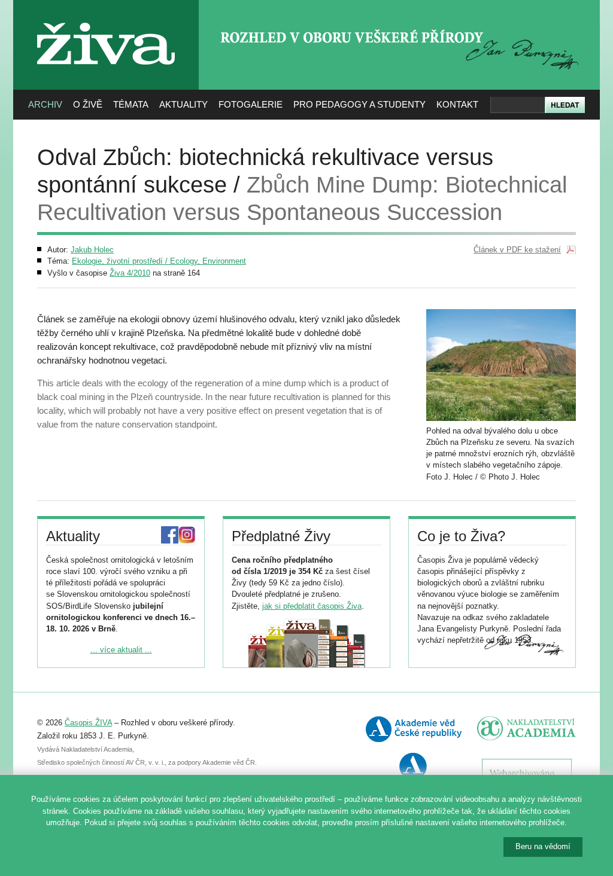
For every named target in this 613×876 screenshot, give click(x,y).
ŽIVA (106, 18)
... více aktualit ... (121, 649)
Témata (130, 104)
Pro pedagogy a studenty (359, 104)
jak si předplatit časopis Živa (312, 606)
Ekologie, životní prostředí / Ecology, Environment (159, 261)
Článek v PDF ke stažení (517, 249)
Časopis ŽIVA (88, 722)
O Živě (87, 104)
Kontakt (457, 104)
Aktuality (183, 104)
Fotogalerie (251, 104)
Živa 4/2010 (130, 272)
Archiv (45, 104)
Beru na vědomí (542, 846)
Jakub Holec (92, 249)
